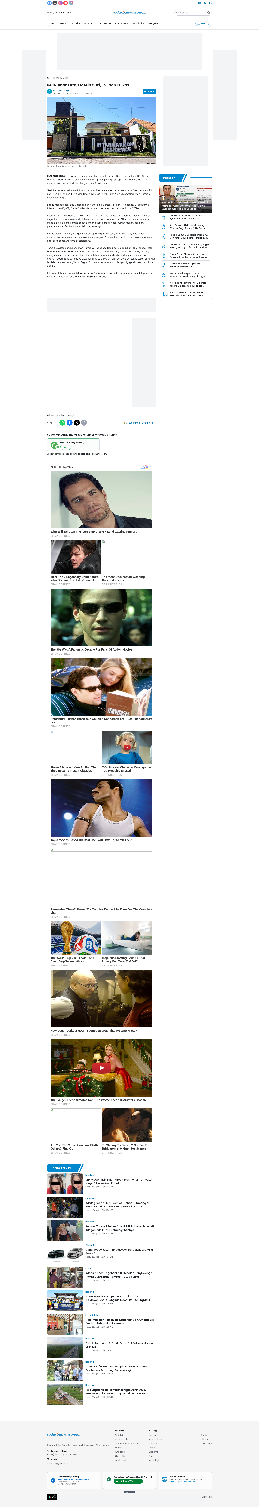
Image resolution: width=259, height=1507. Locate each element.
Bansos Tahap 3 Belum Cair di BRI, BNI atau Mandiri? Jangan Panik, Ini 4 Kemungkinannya (119, 1228)
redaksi (119, 1435)
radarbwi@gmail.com (58, 1463)
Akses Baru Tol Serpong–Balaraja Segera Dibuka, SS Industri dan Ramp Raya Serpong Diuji (188, 285)
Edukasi (74, 23)
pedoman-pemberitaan (127, 1443)
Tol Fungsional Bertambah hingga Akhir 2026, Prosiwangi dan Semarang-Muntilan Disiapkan (116, 1391)
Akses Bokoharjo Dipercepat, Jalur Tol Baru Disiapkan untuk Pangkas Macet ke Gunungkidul (117, 1298)
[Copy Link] (84, 423)
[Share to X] (77, 423)
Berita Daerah (58, 23)
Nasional (89, 1221)
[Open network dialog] (199, 3)
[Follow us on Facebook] (49, 3)
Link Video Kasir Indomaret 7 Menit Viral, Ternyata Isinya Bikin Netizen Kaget (118, 1181)
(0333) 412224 (54, 1454)
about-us (120, 1456)
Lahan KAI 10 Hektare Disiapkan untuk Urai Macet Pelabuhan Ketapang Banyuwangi (117, 1368)
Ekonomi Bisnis (60, 77)
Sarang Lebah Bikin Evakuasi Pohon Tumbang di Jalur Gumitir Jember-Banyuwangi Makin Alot (117, 1204)
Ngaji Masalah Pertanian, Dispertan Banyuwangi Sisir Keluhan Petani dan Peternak (120, 1321)
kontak (118, 1447)
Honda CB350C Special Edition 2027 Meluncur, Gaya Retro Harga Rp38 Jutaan (189, 237)
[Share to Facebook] (70, 423)
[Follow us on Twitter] (54, 3)
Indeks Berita (121, 1460)
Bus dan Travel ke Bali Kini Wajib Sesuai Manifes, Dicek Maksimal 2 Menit (187, 295)
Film (99, 23)
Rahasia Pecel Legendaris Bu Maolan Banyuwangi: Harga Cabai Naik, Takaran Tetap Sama (118, 1274)
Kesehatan (206, 1443)
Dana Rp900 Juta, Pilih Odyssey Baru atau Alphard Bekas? (119, 1251)
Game (107, 23)
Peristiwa (90, 1198)
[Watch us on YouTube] (65, 3)
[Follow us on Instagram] (60, 3)
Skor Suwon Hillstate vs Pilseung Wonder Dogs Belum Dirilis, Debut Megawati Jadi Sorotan (188, 228)
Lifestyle (89, 1174)
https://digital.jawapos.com (182, 1481)
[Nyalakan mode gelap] (210, 3)
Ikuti (65, 447)
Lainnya (151, 23)
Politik (152, 1447)
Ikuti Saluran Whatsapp (128, 1481)
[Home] (48, 78)
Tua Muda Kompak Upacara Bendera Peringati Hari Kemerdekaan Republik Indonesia (188, 266)
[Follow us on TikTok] (71, 3)
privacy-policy (122, 1439)
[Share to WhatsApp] (62, 423)
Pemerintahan (92, 1315)
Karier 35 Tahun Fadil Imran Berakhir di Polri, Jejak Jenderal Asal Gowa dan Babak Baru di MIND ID (185, 206)
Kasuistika (138, 23)
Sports (204, 1435)
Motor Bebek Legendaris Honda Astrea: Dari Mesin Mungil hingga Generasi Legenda (187, 276)
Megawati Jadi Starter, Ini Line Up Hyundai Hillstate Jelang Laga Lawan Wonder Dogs (187, 218)
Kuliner (88, 1268)
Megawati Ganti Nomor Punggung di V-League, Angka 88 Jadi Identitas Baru (189, 247)
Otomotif (90, 1245)
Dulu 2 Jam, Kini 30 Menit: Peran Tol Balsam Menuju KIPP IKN (119, 1345)
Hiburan (205, 1439)
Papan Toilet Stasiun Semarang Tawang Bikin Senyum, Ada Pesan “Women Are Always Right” (188, 257)
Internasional (122, 23)
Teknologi (154, 1460)
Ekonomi (88, 23)
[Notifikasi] (205, 3)
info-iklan (120, 1451)
